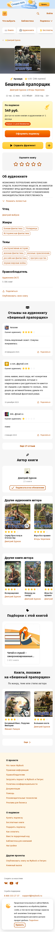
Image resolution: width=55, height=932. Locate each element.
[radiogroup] (27, 164)
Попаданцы (31, 228)
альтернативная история (16, 248)
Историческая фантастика (16, 233)
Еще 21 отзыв (27, 446)
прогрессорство (38, 258)
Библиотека (27, 21)
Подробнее (33, 920)
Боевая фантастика (13, 228)
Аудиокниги (28, 30)
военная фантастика (13, 253)
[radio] (15, 164)
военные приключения (38, 253)
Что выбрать (8, 21)
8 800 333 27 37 (11, 896)
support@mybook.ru (32, 896)
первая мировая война (15, 263)
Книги (10, 30)
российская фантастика (15, 258)
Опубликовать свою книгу (15, 296)
